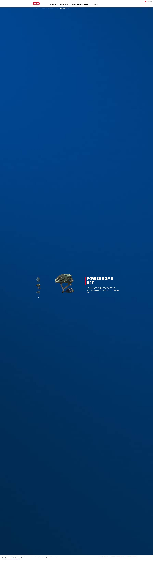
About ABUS (52, 4)
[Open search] (102, 5)
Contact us (95, 4)
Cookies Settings (104, 556)
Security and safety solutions (80, 4)
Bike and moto (64, 4)
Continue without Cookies (117, 556)
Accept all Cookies (131, 556)
